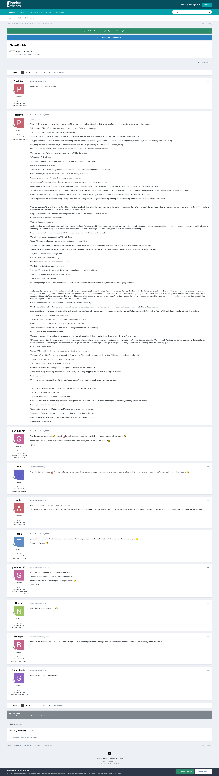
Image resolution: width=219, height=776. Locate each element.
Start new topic (203, 63)
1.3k (19, 657)
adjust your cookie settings (76, 773)
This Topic (200, 12)
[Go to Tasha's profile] (19, 542)
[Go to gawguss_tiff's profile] (19, 439)
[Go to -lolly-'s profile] (19, 475)
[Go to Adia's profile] (19, 508)
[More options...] (207, 81)
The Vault (36, 54)
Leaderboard (59, 12)
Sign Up (206, 4)
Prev (15, 72)
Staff (19, 18)
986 (19, 101)
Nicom (18, 603)
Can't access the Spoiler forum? (109, 37)
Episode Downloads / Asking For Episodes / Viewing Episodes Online (109, 31)
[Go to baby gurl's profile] (19, 645)
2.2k (20, 623)
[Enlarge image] (54, 436)
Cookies (122, 759)
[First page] (10, 72)
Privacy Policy (101, 759)
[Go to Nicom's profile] (19, 611)
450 (19, 486)
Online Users (29, 18)
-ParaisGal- (18, 81)
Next (45, 72)
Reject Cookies (203, 772)
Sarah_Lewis (18, 670)
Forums (10, 18)
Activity (21, 12)
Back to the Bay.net (35, 12)
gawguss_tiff (18, 431)
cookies (22, 773)
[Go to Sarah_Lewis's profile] (19, 678)
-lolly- (19, 466)
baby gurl (18, 636)
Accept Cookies (186, 772)
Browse (12, 12)
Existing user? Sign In (190, 5)
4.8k (20, 554)
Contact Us (113, 759)
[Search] (209, 12)
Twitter (48, 12)
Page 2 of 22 (58, 72)
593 (19, 451)
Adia (18, 500)
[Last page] (49, 72)
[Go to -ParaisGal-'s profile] (19, 89)
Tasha (19, 534)
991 (19, 520)
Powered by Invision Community (109, 763)
